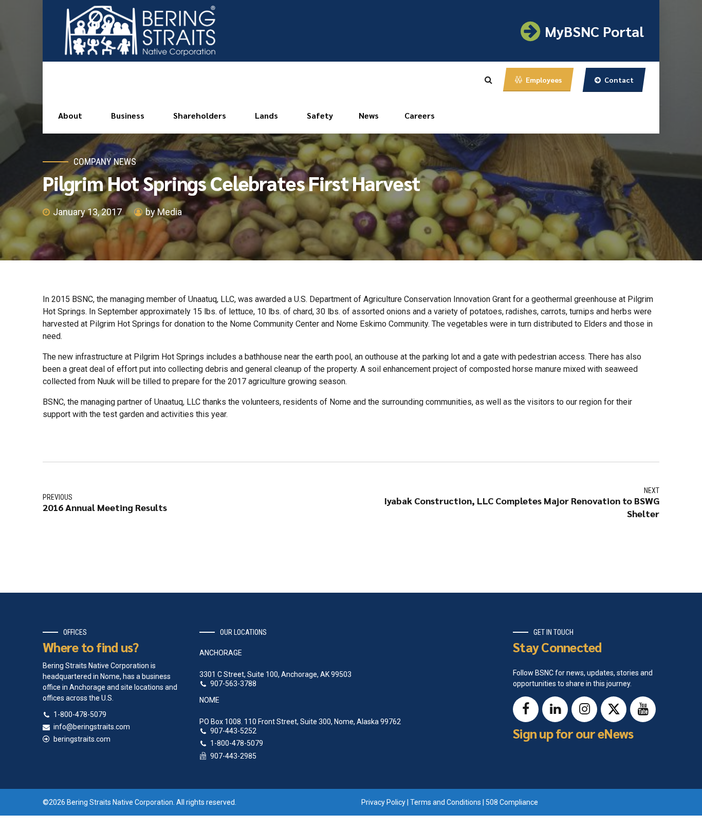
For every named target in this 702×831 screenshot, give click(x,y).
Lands (266, 115)
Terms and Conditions (445, 802)
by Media (163, 211)
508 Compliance (512, 802)
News (369, 115)
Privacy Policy (383, 802)
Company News (104, 161)
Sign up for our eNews (573, 733)
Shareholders (199, 115)
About (70, 115)
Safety (320, 115)
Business (127, 115)
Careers (419, 115)
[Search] (488, 79)
